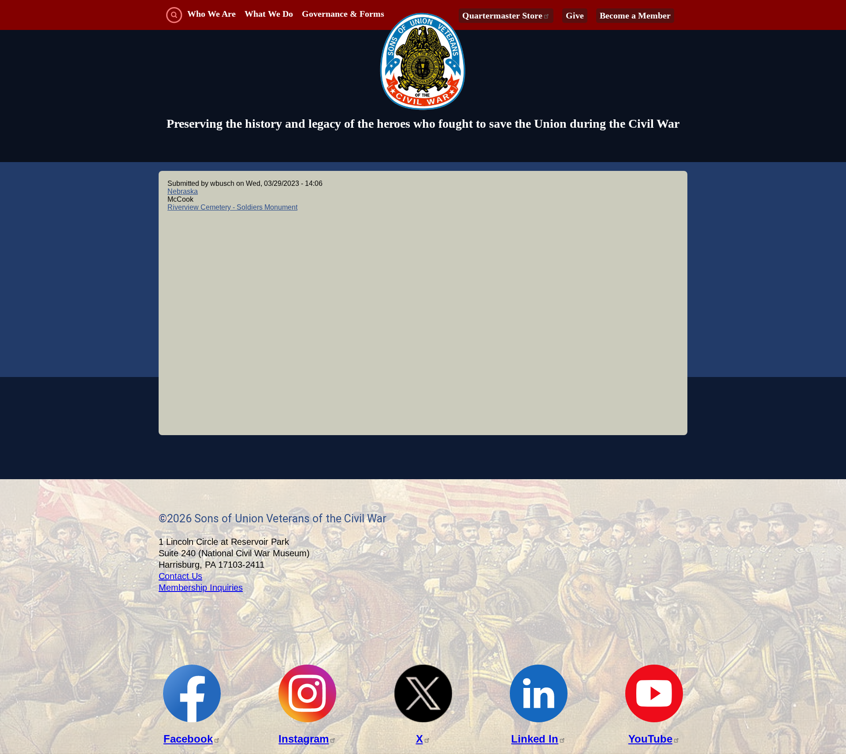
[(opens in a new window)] (192, 720)
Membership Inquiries (201, 587)
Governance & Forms (343, 13)
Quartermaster (502, 15)
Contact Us (180, 576)
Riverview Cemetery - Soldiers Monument (232, 207)
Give (575, 15)
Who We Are (211, 13)
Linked (534, 739)
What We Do (269, 13)
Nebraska (182, 191)
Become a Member (635, 15)
